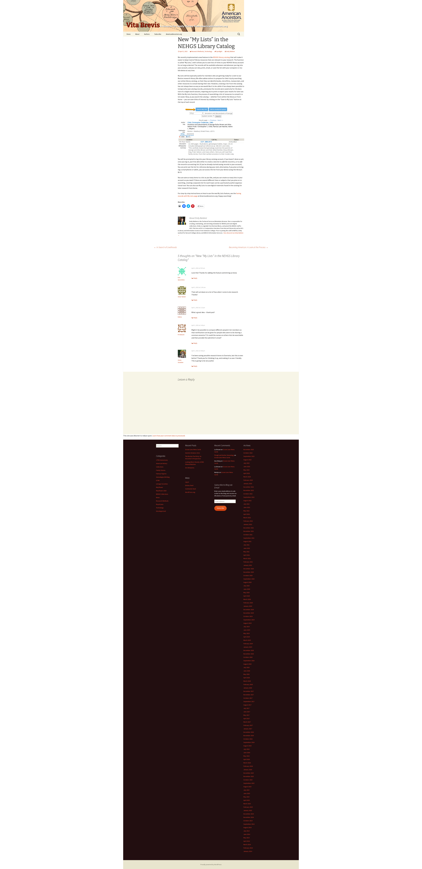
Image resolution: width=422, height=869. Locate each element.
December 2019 (248, 610)
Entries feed (189, 485)
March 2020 (247, 599)
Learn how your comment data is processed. (168, 436)
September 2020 (248, 579)
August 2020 (247, 582)
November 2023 (248, 449)
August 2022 (247, 501)
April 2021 (246, 555)
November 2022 (248, 490)
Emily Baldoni (230, 51)
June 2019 (246, 630)
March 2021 (247, 558)
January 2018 (247, 688)
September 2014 (248, 824)
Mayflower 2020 (161, 491)
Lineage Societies (162, 484)
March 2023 (247, 477)
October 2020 (247, 575)
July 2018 (246, 667)
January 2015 (247, 810)
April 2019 (246, 637)
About (137, 34)
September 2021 (248, 538)
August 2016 (247, 746)
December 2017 (248, 691)
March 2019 (247, 640)
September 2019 (248, 620)
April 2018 (246, 678)
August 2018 (247, 664)
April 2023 (246, 473)
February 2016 (248, 766)
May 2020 (246, 593)
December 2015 (248, 773)
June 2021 (246, 548)
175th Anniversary (162, 460)
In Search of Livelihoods (165, 247)
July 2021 (246, 545)
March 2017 (247, 722)
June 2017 (246, 712)
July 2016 (246, 749)
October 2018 (247, 657)
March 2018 (247, 681)
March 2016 (247, 763)
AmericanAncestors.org (174, 34)
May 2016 (246, 756)
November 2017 (248, 695)
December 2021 (248, 528)
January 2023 (247, 484)
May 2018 (246, 674)
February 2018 (248, 684)
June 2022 (246, 507)
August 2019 (247, 623)
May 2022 (246, 511)
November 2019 (248, 613)
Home (128, 34)
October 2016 (247, 739)
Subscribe (157, 34)
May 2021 (246, 552)
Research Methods (197, 51)
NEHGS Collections (162, 494)
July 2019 (246, 627)
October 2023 (247, 453)
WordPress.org (190, 492)
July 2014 (246, 831)
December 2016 (248, 732)
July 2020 (246, 586)
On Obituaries (189, 468)
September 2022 (248, 497)
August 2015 (247, 787)
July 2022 (246, 504)
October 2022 (247, 494)
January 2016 (247, 770)
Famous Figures (161, 474)
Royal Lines (159, 504)
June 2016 (246, 753)
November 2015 (248, 776)
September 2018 (248, 661)
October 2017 (247, 698)
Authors (147, 34)
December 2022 (248, 487)
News (158, 497)
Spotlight (219, 51)
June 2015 (246, 793)
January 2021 (247, 565)
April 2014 (246, 841)
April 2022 (246, 514)
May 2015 (246, 797)
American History (161, 463)
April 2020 (246, 596)
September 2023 (248, 456)
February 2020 (248, 603)
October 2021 (247, 535)
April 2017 (246, 718)
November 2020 (248, 572)
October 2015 (247, 780)
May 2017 (246, 715)
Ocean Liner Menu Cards (193, 449)
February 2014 (248, 848)
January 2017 (247, 729)
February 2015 (248, 807)
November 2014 (248, 817)
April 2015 (246, 800)
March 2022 (247, 518)
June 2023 (246, 467)
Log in (187, 482)
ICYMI (157, 480)
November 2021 (248, 531)
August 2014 (247, 827)
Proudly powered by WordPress (211, 864)
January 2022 (247, 524)
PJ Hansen (181, 335)
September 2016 (248, 742)
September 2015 (248, 783)
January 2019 (247, 647)
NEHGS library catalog (221, 57)
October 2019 (247, 616)
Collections (159, 467)
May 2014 (246, 838)
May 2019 (246, 633)
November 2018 (248, 654)
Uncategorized (161, 511)
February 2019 (248, 644)
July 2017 (246, 708)
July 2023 (246, 463)
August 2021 (247, 541)
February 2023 (248, 480)
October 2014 (247, 821)
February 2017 (248, 725)
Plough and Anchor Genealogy (224, 455)
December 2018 (248, 650)
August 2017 (247, 705)
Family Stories (160, 470)
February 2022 (248, 521)
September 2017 (248, 701)
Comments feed (190, 489)
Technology (208, 51)
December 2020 (248, 569)
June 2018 (246, 671)
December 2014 (248, 814)
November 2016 (248, 736)
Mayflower (159, 487)
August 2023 (247, 460)
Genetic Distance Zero (192, 453)
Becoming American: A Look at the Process (248, 247)
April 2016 (246, 759)
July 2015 (246, 790)
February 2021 (248, 562)
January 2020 (247, 606)
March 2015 (247, 804)
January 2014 (247, 851)
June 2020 (246, 589)
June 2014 (246, 834)
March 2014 (247, 844)
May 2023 (246, 470)
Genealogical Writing (163, 477)
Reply (195, 278)
